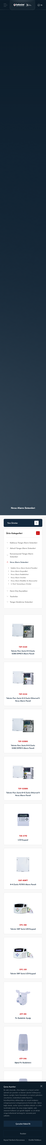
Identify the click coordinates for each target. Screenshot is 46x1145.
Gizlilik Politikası (35, 1140)
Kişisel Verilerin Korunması (14, 1140)
